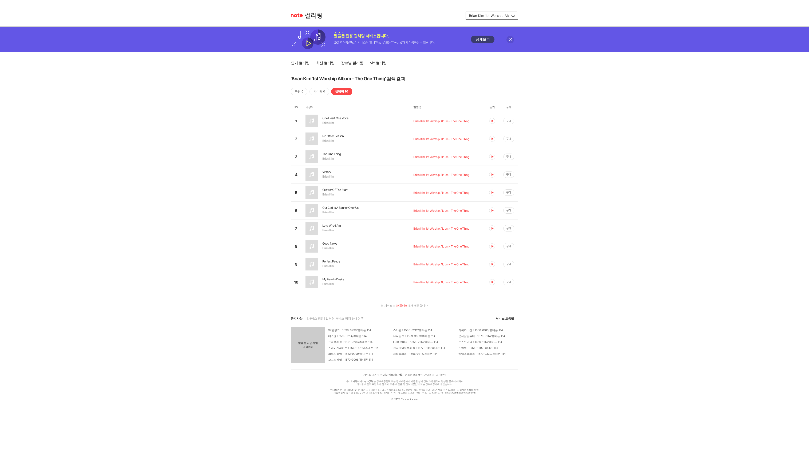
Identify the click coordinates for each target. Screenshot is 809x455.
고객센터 (441, 374)
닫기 (510, 39)
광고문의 (429, 374)
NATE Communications (406, 399)
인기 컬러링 (300, 63)
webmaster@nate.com (463, 392)
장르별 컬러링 (352, 63)
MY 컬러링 (378, 63)
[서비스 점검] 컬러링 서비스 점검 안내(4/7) (335, 318)
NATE (297, 15)
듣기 (492, 121)
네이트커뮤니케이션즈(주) (359, 381)
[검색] (513, 16)
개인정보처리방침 (393, 374)
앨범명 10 (341, 91)
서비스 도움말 (505, 318)
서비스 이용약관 (372, 374)
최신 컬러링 (325, 63)
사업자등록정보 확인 (468, 389)
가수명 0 (319, 91)
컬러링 (315, 16)
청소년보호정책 (414, 374)
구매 (509, 120)
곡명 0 (299, 91)
